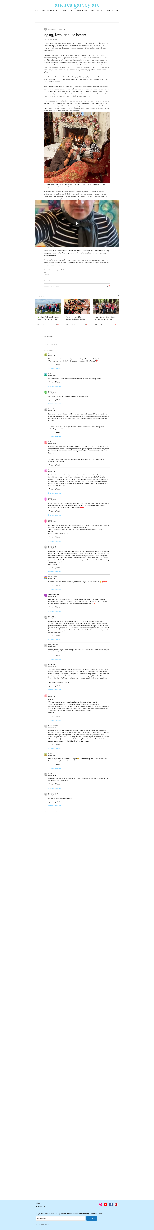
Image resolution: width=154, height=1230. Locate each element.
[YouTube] (105, 1204)
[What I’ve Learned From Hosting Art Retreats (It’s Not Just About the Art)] (77, 306)
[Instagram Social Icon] (100, 1204)
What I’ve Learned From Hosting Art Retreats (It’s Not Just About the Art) (77, 318)
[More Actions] (109, 355)
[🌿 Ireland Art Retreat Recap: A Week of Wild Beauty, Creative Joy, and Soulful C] (48, 306)
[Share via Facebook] (45, 280)
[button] (116, 14)
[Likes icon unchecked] (49, 364)
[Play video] (77, 223)
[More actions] (109, 29)
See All (117, 296)
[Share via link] (49, 280)
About (38, 1203)
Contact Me (40, 1206)
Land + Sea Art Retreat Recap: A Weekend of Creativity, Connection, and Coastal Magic (105, 318)
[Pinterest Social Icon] (116, 1204)
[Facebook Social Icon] (111, 1204)
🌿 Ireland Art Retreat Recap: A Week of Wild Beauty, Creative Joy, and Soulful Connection (48, 318)
